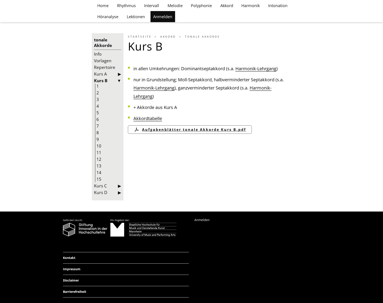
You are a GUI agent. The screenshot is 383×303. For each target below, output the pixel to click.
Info (98, 54)
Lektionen (136, 16)
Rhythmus (126, 5)
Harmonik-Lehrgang (255, 69)
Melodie (175, 5)
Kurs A (100, 74)
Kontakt (69, 258)
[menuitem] (143, 37)
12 (98, 159)
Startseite (140, 37)
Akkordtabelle (147, 118)
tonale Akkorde (202, 37)
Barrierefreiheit (74, 291)
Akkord (226, 5)
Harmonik (250, 5)
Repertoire (104, 67)
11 (98, 152)
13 (98, 166)
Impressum (71, 269)
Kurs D (100, 192)
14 (98, 172)
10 (98, 146)
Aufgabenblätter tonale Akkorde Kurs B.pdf (194, 129)
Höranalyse (107, 16)
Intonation (277, 5)
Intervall (151, 5)
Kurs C (100, 186)
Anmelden (162, 16)
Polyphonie (201, 5)
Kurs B (100, 81)
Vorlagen (102, 61)
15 (98, 179)
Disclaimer (71, 280)
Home (103, 5)
